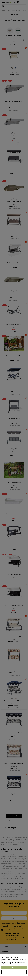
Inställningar (14, 972)
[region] (14, 965)
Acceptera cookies (14, 968)
